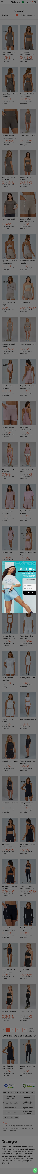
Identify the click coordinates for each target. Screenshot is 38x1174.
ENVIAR (30, 593)
